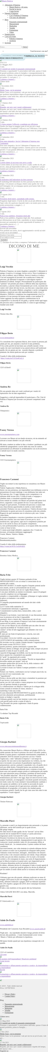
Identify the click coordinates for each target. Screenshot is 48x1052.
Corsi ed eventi (10, 37)
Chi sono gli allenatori (17, 18)
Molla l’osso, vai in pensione (10, 90)
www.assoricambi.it (37, 929)
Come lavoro (14, 11)
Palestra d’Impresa (11, 13)
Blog (6, 20)
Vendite (12, 28)
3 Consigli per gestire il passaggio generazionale (17, 69)
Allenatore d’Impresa (12, 5)
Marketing (13, 26)
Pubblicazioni (10, 34)
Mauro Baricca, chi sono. (18, 7)
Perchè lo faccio (15, 9)
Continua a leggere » (7, 79)
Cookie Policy (10, 996)
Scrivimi (8, 43)
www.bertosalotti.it (7, 338)
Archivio (12, 41)
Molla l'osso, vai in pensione (10, 1034)
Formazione (13, 30)
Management (14, 24)
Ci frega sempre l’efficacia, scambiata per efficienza (19, 124)
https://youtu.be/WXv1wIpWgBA (12, 546)
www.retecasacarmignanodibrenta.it (13, 746)
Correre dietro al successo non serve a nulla (16, 163)
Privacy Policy (10, 994)
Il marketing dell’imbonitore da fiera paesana (16, 180)
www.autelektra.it (6, 925)
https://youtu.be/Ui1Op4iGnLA (12, 358)
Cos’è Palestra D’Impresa (18, 15)
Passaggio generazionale (18, 22)
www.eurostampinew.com (9, 434)
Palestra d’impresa (16, 39)
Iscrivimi (4, 240)
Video (11, 32)
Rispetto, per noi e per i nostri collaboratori (15, 107)
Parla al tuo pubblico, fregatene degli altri (15, 216)
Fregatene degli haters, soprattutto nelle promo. (17, 199)
